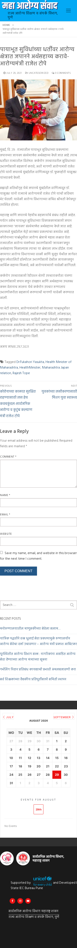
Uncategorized (38, 73)
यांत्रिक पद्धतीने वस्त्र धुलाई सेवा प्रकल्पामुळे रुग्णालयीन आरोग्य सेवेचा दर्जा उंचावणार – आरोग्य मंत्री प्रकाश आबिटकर (38, 641)
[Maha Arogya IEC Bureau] (12, 901)
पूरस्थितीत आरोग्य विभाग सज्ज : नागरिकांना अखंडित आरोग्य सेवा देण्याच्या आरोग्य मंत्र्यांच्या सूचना (38, 656)
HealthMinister (29, 367)
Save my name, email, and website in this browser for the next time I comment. (38, 556)
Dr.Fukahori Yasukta (30, 362)
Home (6, 25)
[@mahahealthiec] (20, 901)
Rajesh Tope (21, 373)
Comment (8, 457)
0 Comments (63, 73)
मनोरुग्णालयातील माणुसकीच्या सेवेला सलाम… (30, 628)
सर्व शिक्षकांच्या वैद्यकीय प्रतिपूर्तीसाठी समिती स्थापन (33, 679)
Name (5, 495)
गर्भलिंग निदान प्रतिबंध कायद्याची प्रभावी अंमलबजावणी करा (38, 669)
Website (6, 534)
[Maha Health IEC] (28, 901)
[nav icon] (68, 10)
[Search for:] (38, 605)
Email (5, 514)
